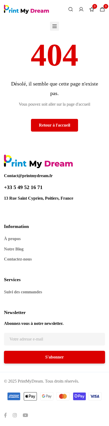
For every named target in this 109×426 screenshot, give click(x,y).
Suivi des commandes (23, 292)
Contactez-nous (18, 259)
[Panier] (102, 9)
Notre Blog (14, 249)
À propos (12, 238)
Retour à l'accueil (54, 125)
